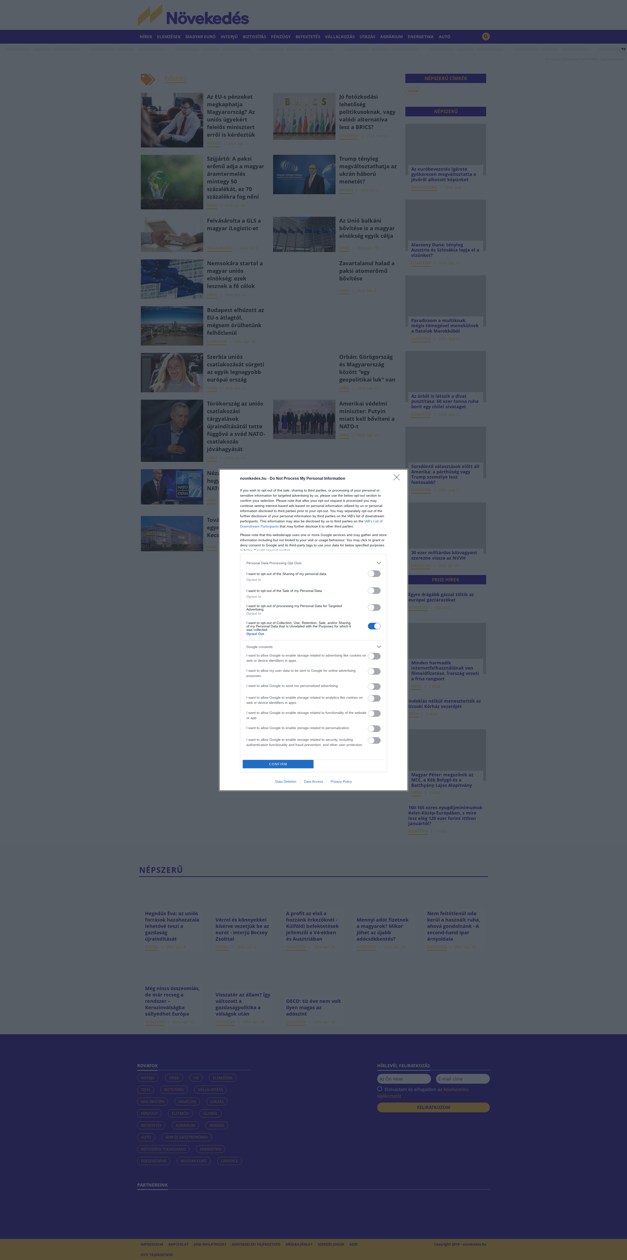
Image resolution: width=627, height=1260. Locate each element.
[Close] (398, 478)
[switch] (374, 573)
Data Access (313, 781)
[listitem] (313, 562)
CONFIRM (278, 764)
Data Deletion (285, 781)
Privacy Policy (341, 781)
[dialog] (313, 630)
